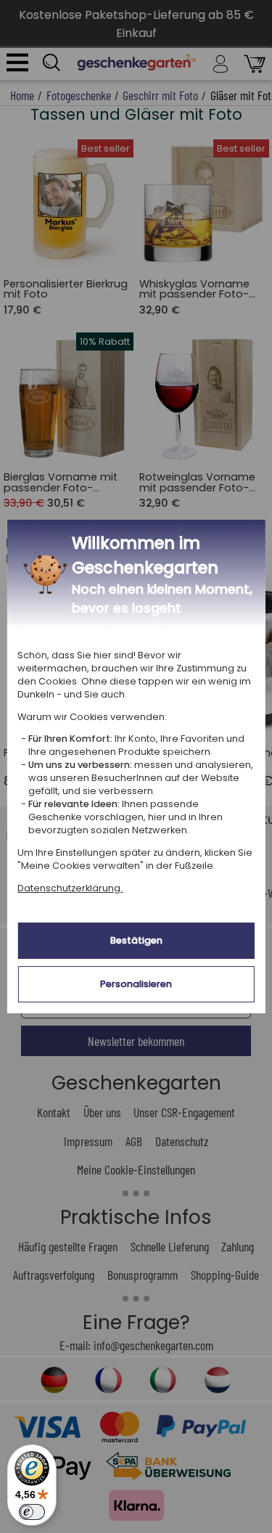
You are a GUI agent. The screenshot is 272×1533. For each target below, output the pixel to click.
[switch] (32, 1512)
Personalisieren (136, 984)
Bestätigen (136, 940)
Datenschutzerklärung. (70, 888)
